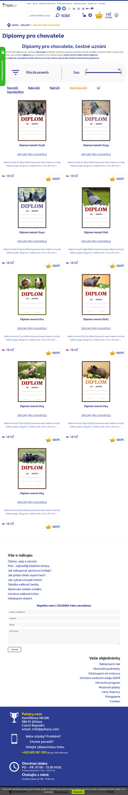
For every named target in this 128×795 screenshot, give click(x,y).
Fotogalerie (112, 696)
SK (74, 8)
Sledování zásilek (80, 3)
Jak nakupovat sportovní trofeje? (30, 570)
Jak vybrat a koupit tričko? (25, 580)
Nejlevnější (34, 88)
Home (29, 3)
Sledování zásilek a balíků (25, 589)
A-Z (98, 88)
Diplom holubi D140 (32, 232)
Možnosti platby (109, 687)
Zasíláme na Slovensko (47, 3)
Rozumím (78, 791)
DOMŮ (15, 25)
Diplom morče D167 (96, 319)
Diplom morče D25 (32, 493)
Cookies (115, 701)
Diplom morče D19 (32, 406)
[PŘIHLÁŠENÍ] (84, 15)
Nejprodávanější (78, 88)
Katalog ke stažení (20, 598)
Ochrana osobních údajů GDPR (100, 678)
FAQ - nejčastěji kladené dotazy (29, 566)
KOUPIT (56, 179)
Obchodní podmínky (106, 668)
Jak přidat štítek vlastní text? (27, 575)
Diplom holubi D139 (96, 145)
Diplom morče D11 (32, 319)
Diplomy (25, 25)
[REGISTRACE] (90, 15)
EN (83, 8)
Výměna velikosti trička (23, 594)
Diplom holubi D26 (96, 232)
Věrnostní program (107, 682)
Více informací (61, 791)
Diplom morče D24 (96, 406)
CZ (69, 8)
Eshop (35, 3)
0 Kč (108, 15)
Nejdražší (55, 88)
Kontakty (102, 3)
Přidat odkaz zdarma (64, 3)
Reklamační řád (109, 664)
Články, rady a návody (22, 561)
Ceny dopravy (111, 692)
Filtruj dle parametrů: (37, 72)
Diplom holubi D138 (32, 145)
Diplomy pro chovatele (46, 25)
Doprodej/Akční (15, 92)
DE (79, 8)
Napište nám (92, 3)
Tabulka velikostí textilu (23, 584)
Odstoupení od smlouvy (104, 673)
